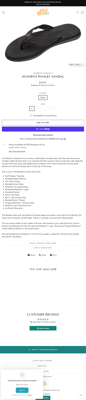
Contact (42, 366)
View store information (17, 151)
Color (43, 93)
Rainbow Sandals (43, 73)
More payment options (43, 135)
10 (54, 108)
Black (43, 97)
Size (43, 104)
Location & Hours (42, 361)
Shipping (34, 85)
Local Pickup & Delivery (43, 243)
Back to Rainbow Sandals (45, 349)
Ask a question (42, 248)
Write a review (43, 328)
